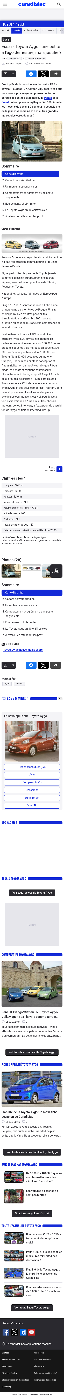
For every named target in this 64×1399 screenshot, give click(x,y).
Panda (48, 97)
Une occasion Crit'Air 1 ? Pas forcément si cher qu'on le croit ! (43, 1238)
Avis (32, 774)
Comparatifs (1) (32, 782)
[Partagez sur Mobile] (56, 73)
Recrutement (7, 1366)
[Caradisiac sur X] (15, 1333)
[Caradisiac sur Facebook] (6, 1333)
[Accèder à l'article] (14, 1177)
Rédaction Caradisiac (11, 1359)
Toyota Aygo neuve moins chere (23, 649)
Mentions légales (9, 1373)
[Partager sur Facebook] (32, 73)
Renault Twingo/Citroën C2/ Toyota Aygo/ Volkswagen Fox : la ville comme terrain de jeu (30, 1014)
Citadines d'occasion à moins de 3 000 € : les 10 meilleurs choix (43, 1291)
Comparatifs (48, 30)
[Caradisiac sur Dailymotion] (23, 1333)
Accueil (5, 30)
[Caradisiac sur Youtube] (31, 1333)
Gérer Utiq (6, 1387)
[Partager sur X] (44, 73)
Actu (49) (32, 805)
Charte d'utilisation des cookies (15, 1380)
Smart (5, 102)
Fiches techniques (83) (32, 767)
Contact (5, 1353)
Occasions (32, 790)
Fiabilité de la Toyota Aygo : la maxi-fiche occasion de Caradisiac (30, 1114)
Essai (6, 39)
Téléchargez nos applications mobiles (28, 1344)
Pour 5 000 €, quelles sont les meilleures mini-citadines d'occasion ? (44, 1256)
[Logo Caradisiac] (32, 7)
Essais (16, 30)
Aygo (7, 683)
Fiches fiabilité (31, 30)
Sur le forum (32, 797)
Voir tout (56, 572)
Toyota (19, 683)
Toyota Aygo (13, 24)
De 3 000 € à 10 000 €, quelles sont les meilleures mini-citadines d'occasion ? (44, 1177)
